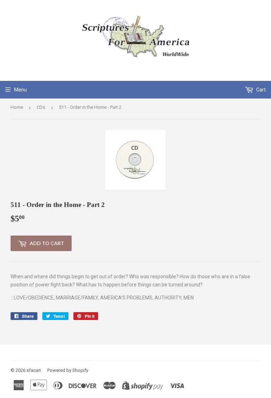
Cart (260, 90)
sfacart (33, 370)
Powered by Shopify (67, 370)
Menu (20, 90)
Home (17, 107)
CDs (41, 107)
